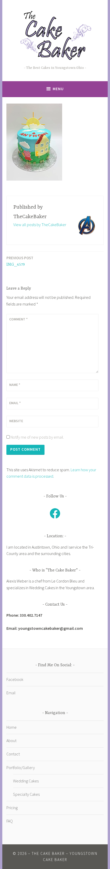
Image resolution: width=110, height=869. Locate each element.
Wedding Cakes (26, 780)
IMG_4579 (19, 261)
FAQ (9, 821)
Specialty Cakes (26, 794)
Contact (13, 753)
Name (14, 384)
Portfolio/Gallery (20, 767)
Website (16, 421)
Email (15, 403)
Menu (58, 88)
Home (11, 727)
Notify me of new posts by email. (37, 437)
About (11, 740)
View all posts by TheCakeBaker (39, 224)
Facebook (14, 679)
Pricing (12, 807)
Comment (18, 319)
